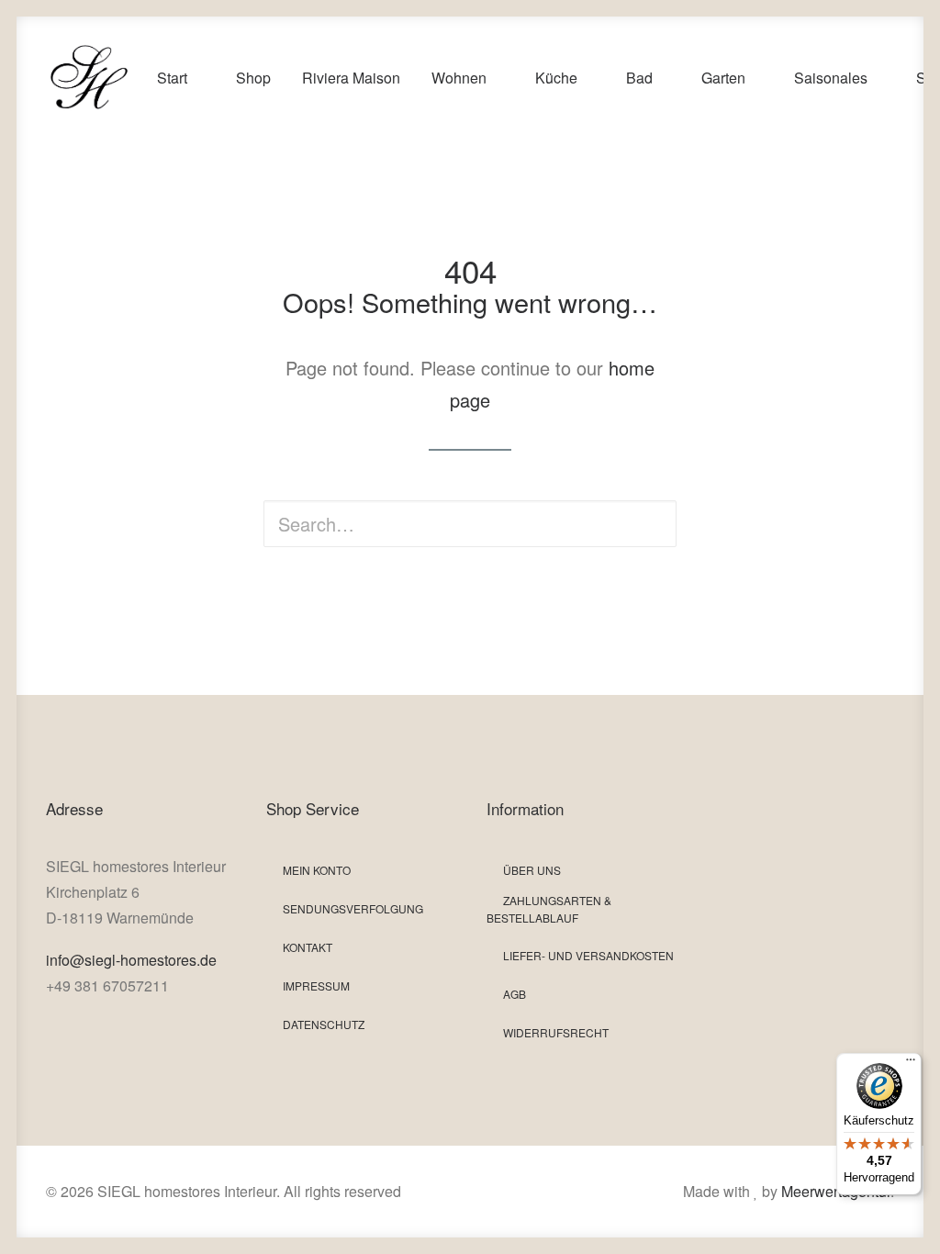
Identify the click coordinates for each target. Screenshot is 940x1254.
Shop (253, 77)
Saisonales (830, 77)
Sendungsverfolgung (353, 908)
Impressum (316, 985)
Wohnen (459, 77)
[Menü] (911, 1064)
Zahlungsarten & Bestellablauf (549, 908)
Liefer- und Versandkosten (588, 955)
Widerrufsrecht (556, 1032)
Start (172, 77)
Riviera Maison (351, 77)
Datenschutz (323, 1024)
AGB (514, 994)
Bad (639, 77)
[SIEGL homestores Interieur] (89, 78)
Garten (723, 77)
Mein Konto (317, 870)
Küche (556, 77)
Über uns (532, 870)
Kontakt (307, 947)
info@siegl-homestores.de (131, 959)
